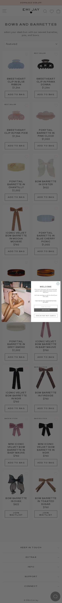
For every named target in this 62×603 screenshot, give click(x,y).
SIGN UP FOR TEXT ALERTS (46, 315)
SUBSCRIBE (46, 310)
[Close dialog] (58, 283)
